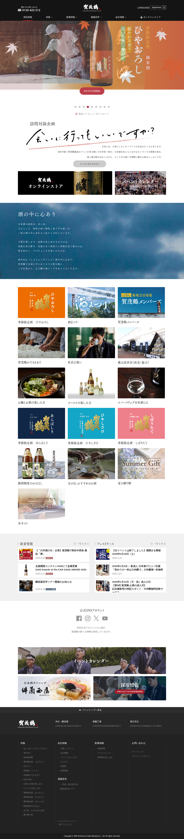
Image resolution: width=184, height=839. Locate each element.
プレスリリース (104, 753)
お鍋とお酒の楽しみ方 (31, 402)
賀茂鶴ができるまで (29, 362)
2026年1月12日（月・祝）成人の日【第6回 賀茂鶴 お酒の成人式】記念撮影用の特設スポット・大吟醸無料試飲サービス (137, 587)
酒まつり (73, 322)
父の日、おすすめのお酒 (82, 483)
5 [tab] (92, 107)
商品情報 (27, 17)
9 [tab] (109, 107)
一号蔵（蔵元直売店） (69, 784)
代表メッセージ (67, 748)
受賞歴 (63, 766)
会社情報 (119, 17)
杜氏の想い (75, 362)
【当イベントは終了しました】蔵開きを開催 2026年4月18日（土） (137, 552)
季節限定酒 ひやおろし (33, 322)
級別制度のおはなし (30, 483)
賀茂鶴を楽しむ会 (105, 757)
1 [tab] (75, 107)
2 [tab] (80, 107)
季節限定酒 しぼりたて (133, 442)
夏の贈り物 (124, 483)
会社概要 (64, 753)
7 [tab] (100, 107)
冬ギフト (23, 523)
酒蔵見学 (95, 17)
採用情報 (64, 771)
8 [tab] (105, 107)
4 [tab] (88, 107)
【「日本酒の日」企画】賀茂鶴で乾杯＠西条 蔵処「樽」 (61, 552)
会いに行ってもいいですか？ (35, 748)
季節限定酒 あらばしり (33, 442)
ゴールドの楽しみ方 (79, 402)
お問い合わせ (138, 743)
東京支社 (134, 721)
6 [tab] (96, 107)
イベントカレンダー (68, 757)
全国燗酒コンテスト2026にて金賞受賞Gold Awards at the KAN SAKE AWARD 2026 (60, 568)
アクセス (64, 762)
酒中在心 (27, 753)
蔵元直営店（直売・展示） (133, 362)
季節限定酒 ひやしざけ (83, 442)
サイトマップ (137, 752)
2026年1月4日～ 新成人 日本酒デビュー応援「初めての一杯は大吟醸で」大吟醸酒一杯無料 (137, 568)
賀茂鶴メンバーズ (128, 321)
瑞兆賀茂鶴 (28, 757)
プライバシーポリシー (141, 756)
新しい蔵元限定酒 (92, 91)
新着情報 (70, 17)
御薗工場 (97, 721)
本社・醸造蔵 (61, 721)
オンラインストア (152, 17)
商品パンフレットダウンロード (94, 114)
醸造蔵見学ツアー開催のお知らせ (53, 582)
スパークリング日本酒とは (133, 402)
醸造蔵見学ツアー (68, 789)
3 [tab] (84, 107)
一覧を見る (83, 544)
